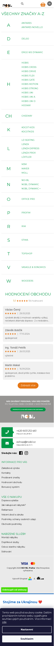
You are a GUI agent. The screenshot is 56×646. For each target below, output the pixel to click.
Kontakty (6, 473)
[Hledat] (22, 4)
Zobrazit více (28, 385)
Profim (26, 212)
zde (4, 622)
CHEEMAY (27, 116)
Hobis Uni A (28, 97)
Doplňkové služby (10, 542)
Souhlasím (27, 638)
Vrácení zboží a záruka (12, 514)
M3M (24, 164)
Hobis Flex (28, 75)
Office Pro (28, 199)
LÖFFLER (26, 157)
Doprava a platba (9, 500)
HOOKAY (26, 105)
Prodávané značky (10, 477)
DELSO (25, 38)
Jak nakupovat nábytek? (13, 505)
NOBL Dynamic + (31, 188)
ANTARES (27, 23)
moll (25, 173)
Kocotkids (28, 131)
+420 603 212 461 (26, 432)
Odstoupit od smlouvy (14, 589)
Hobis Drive (29, 71)
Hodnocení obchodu (28, 294)
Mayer (25, 168)
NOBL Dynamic (30, 184)
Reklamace (7, 510)
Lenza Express (30, 148)
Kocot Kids (28, 127)
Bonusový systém (10, 487)
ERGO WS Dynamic (32, 52)
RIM (24, 226)
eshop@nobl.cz (26, 443)
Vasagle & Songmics (34, 267)
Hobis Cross (29, 67)
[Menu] (49, 4)
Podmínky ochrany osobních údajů (18, 519)
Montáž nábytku (9, 537)
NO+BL (25, 180)
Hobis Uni (27, 92)
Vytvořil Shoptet (19, 578)
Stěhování (6, 551)
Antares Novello (32, 27)
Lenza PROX (29, 152)
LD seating (28, 140)
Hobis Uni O (28, 101)
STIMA (25, 240)
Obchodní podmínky (11, 524)
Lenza (25, 144)
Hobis (25, 62)
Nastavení (27, 629)
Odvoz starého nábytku (13, 547)
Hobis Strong (30, 88)
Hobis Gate (28, 80)
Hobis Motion (30, 84)
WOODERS (27, 281)
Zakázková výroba (10, 468)
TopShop (27, 253)
